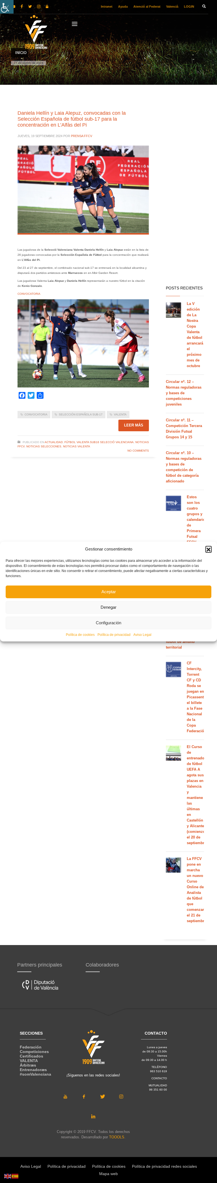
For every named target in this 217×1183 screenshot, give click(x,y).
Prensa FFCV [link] (81, 136)
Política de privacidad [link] (114, 634)
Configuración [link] (108, 622)
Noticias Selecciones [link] (43, 446)
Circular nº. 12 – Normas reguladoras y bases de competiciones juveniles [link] (183, 393)
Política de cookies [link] (80, 634)
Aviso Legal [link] (142, 634)
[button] (208, 549)
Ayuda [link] (123, 6)
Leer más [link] (133, 425)
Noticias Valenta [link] (76, 446)
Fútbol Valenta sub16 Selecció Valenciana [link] (99, 442)
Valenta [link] (120, 414)
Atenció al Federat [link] (146, 6)
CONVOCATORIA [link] (29, 293)
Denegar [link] (108, 607)
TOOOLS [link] (116, 1137)
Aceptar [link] (108, 591)
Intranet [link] (106, 6)
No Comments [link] (138, 450)
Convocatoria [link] (36, 414)
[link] (7, 7)
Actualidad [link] (54, 442)
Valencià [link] (172, 6)
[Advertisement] (185, 192)
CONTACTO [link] (159, 1078)
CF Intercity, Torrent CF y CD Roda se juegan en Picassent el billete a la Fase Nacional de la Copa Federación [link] (196, 697)
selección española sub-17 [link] (81, 414)
